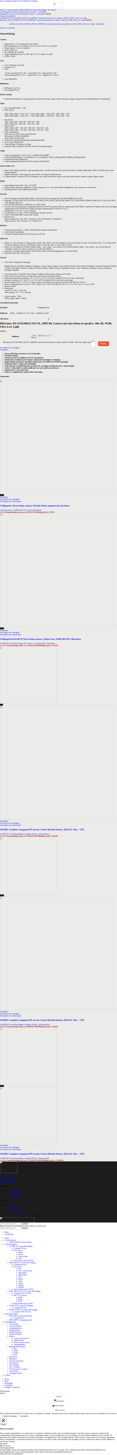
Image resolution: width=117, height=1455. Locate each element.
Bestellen (103, 343)
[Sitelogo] (58, 9)
